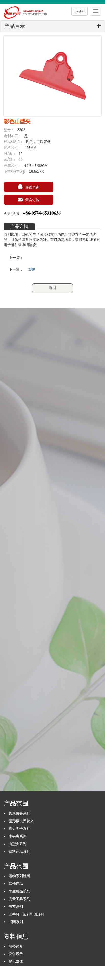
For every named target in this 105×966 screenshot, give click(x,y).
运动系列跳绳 (19, 876)
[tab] (52, 26)
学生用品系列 (19, 891)
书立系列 (16, 906)
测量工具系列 (19, 899)
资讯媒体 (16, 961)
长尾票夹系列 (19, 813)
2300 (31, 269)
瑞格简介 (16, 946)
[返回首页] (28, 10)
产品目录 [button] (14, 26)
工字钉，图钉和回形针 (26, 914)
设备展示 (16, 954)
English (79, 11)
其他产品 (16, 884)
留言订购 (32, 199)
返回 (52, 288)
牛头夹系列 (18, 836)
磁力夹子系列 (19, 829)
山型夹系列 (18, 844)
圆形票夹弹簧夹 (21, 821)
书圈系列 (16, 922)
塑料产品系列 (19, 851)
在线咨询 (32, 187)
